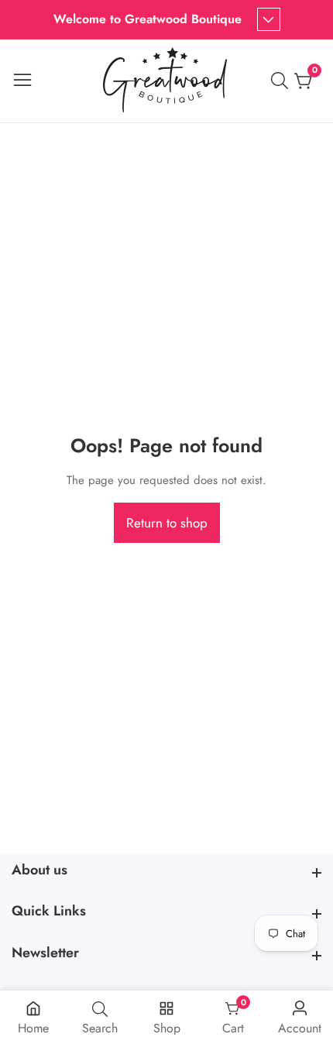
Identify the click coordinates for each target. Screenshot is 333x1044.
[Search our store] (282, 80)
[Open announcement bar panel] (268, 19)
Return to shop (167, 522)
